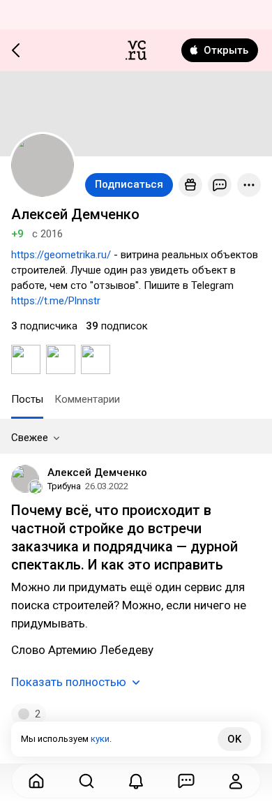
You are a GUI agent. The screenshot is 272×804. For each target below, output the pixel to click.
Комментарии (87, 399)
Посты (27, 399)
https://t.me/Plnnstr (55, 301)
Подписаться (129, 184)
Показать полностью (68, 682)
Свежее (29, 437)
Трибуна (64, 486)
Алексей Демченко (97, 472)
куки (100, 739)
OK (234, 739)
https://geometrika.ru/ (61, 254)
